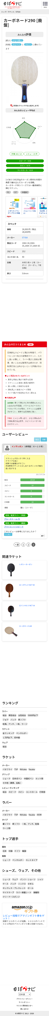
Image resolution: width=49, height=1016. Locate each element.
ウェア (15, 879)
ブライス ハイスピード (14, 526)
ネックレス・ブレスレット (14, 888)
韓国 (24, 851)
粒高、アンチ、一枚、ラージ (15, 724)
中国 (10, 851)
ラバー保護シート (23, 892)
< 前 (17, 544)
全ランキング (8, 733)
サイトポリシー (24, 1002)
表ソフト (22, 719)
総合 (5, 715)
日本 (5, 851)
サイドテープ (8, 892)
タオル (30, 883)
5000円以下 (33, 715)
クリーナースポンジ (11, 896)
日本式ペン (17, 778)
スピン (21, 792)
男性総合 (12, 715)
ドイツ (17, 851)
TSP (16, 769)
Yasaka (32, 769)
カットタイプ (31, 860)
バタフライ (7, 769)
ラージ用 (6, 828)
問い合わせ (24, 1009)
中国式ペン (28, 778)
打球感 (42, 792)
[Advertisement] (24, 313)
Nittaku (23, 769)
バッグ (13, 883)
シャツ (40, 879)
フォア (5, 719)
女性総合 (22, 715)
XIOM (39, 814)
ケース (5, 883)
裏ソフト (6, 824)
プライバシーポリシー (24, 999)
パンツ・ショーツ (27, 879)
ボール (30, 888)
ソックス (22, 883)
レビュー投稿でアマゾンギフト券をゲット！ (23, 917)
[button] (24, 79)
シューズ (6, 879)
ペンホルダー (22, 733)
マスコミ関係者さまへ (24, 1005)
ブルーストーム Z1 (12, 519)
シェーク (6, 778)
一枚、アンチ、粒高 (30, 824)
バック (13, 719)
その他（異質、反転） (12, 782)
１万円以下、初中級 (11, 737)
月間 (43, 439)
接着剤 (36, 892)
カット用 (39, 778)
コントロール (31, 792)
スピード (12, 792)
